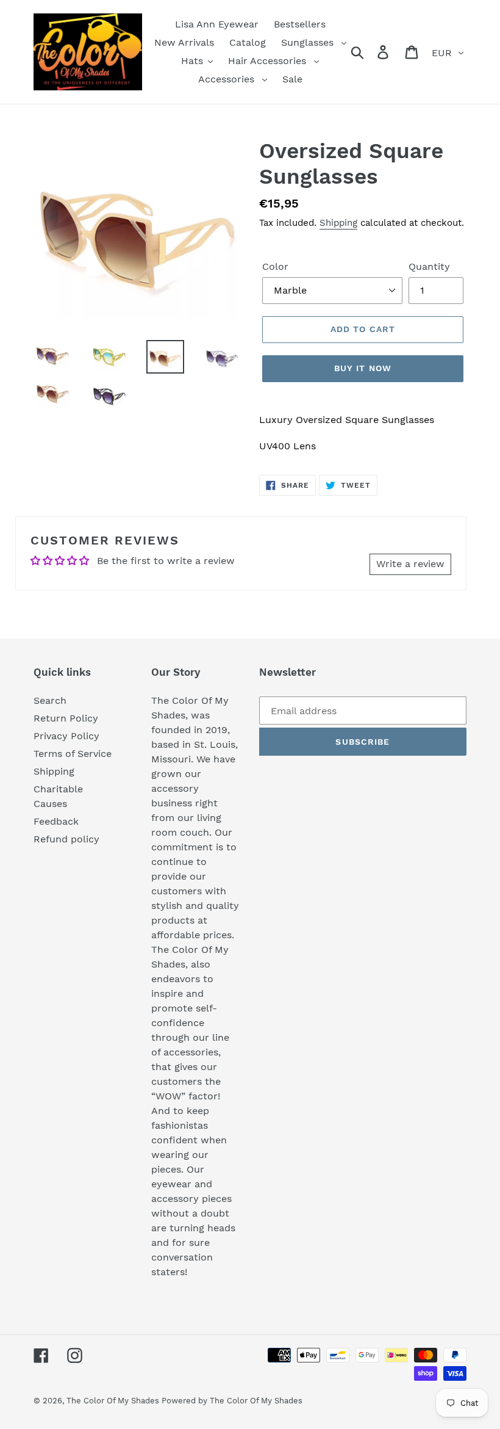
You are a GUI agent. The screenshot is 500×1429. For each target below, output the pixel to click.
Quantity (429, 266)
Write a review (410, 564)
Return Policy (66, 718)
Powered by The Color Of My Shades (232, 1400)
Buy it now (362, 368)
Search (50, 700)
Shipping (338, 222)
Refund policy (66, 839)
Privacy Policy (66, 736)
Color (275, 266)
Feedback (56, 821)
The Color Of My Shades (114, 1400)
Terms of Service (73, 753)
